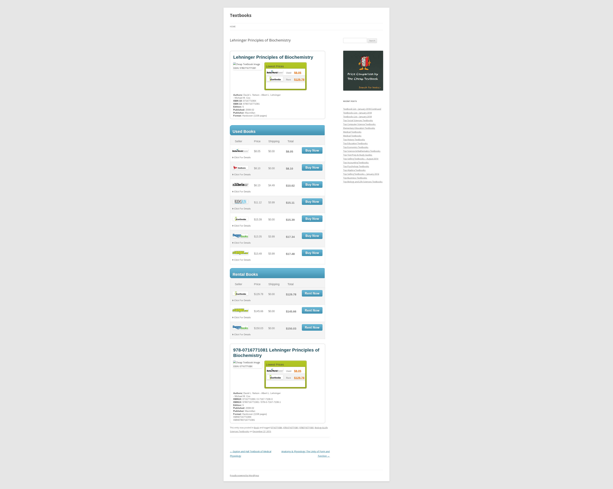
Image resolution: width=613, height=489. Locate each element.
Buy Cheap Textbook (312, 150)
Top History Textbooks (354, 139)
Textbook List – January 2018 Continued (362, 108)
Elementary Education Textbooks (359, 128)
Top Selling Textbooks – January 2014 (361, 174)
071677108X (276, 427)
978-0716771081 (290, 427)
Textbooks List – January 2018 (357, 112)
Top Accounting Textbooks (356, 162)
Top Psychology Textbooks (356, 166)
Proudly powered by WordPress (244, 475)
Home (232, 26)
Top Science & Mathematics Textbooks (361, 151)
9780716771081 (306, 427)
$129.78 (299, 79)
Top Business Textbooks (355, 177)
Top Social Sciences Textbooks (358, 120)
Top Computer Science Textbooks (359, 124)
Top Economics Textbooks (355, 147)
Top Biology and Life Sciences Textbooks (362, 181)
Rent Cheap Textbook (312, 293)
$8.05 (297, 72)
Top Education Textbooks (355, 143)
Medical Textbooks (352, 131)
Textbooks (240, 15)
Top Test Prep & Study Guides (357, 154)
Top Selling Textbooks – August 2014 (360, 158)
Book (256, 427)
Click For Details (242, 157)
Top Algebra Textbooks (354, 170)
